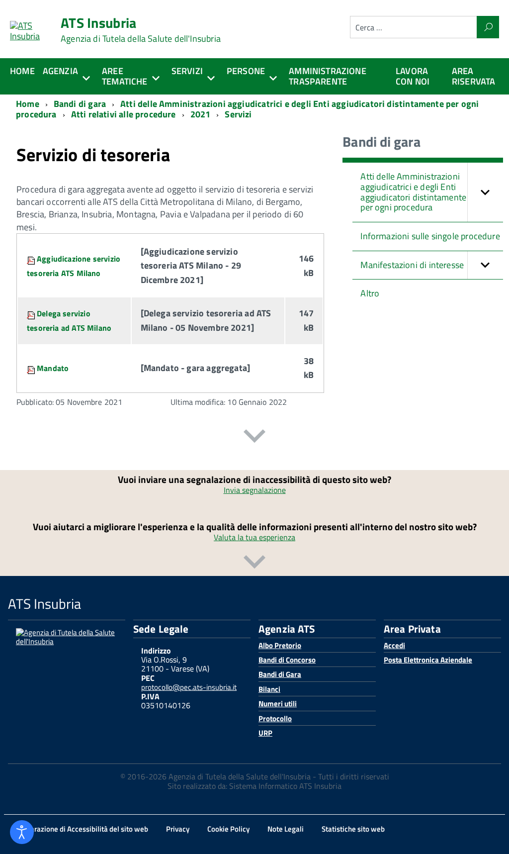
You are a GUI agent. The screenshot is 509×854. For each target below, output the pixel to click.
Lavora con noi (412, 76)
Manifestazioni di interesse (412, 265)
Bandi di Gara (279, 674)
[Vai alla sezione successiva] (254, 438)
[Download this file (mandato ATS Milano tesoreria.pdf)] (32, 368)
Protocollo (275, 718)
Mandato (53, 368)
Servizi (187, 71)
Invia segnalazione (255, 490)
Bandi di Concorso (287, 659)
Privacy (177, 829)
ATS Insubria (141, 30)
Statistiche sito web (353, 829)
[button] (485, 192)
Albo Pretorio (279, 645)
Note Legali (285, 829)
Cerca (488, 27)
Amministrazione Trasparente (327, 76)
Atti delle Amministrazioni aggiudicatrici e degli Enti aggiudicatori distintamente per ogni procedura (413, 192)
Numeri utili (277, 703)
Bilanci (269, 689)
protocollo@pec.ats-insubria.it (189, 687)
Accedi (394, 645)
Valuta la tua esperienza (254, 537)
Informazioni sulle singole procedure (430, 236)
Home (22, 71)
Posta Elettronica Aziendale (428, 659)
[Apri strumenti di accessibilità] (22, 832)
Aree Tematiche (125, 76)
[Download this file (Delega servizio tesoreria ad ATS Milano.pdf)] (32, 313)
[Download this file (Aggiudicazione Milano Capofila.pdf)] (32, 259)
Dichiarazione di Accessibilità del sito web (81, 829)
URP (265, 733)
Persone (246, 71)
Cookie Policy (228, 829)
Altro (369, 293)
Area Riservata (474, 76)
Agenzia (60, 71)
